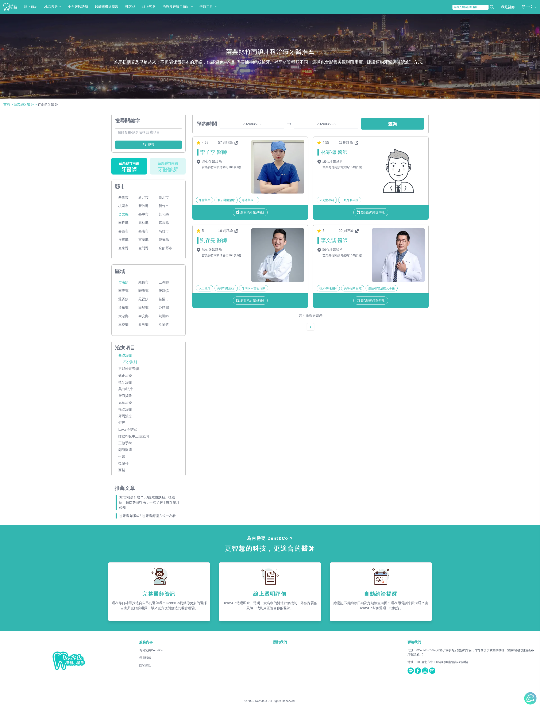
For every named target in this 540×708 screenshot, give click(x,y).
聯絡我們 (414, 642)
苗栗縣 (123, 214)
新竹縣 (143, 206)
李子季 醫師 (213, 152)
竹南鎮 (123, 282)
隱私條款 (145, 665)
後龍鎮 (164, 290)
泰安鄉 (143, 316)
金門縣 (143, 248)
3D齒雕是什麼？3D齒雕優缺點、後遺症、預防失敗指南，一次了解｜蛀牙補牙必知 (149, 502)
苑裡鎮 (143, 299)
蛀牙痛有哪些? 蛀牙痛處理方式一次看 (147, 516)
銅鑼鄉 (164, 316)
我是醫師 (508, 7)
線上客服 (149, 6)
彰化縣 (164, 214)
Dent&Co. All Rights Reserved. (275, 701)
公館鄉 (164, 307)
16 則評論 (226, 231)
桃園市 (123, 206)
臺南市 (143, 231)
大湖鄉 (123, 316)
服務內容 (146, 642)
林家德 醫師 (334, 152)
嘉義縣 (164, 223)
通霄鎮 (123, 299)
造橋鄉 (123, 307)
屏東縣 (123, 239)
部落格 (130, 6)
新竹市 (164, 206)
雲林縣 (143, 223)
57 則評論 (226, 142)
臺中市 (143, 214)
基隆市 (123, 197)
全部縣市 (165, 248)
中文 (529, 6)
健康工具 (206, 6)
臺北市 (164, 197)
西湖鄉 (143, 324)
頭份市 (143, 282)
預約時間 (207, 124)
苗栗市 (164, 299)
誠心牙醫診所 (211, 161)
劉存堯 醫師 (213, 240)
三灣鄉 (164, 282)
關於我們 (280, 642)
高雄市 (164, 231)
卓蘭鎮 (164, 324)
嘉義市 (123, 231)
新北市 (143, 197)
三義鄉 (123, 324)
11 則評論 (346, 142)
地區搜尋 (51, 6)
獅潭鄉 (143, 290)
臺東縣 (123, 248)
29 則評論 (346, 231)
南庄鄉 (123, 290)
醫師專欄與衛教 (107, 6)
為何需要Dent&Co (151, 650)
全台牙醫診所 (78, 6)
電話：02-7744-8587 (421, 650)
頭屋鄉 (143, 307)
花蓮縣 (164, 239)
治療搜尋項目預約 (175, 6)
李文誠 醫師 (334, 240)
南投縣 (123, 223)
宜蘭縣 (143, 239)
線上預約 (31, 6)
